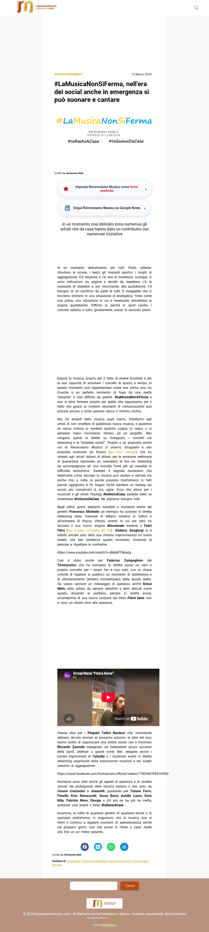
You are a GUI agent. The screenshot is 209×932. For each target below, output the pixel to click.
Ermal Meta (73, 861)
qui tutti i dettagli (123, 452)
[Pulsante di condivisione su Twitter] (98, 847)
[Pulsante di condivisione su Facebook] (85, 847)
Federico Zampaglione (94, 861)
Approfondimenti (68, 74)
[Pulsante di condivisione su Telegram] (124, 847)
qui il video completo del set (89, 530)
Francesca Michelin (119, 861)
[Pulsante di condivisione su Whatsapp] (111, 847)
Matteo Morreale (115, 918)
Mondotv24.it (109, 925)
